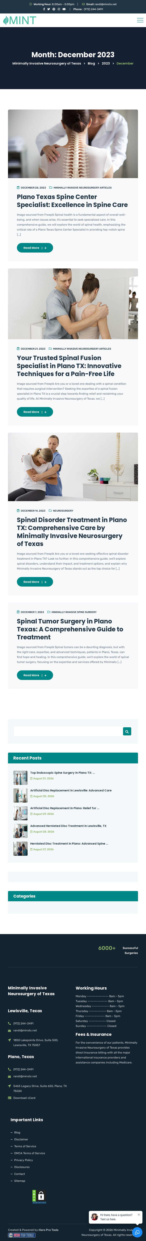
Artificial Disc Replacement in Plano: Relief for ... (64, 808)
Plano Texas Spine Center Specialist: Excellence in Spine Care (72, 201)
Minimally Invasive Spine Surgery (74, 612)
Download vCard (24, 1098)
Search (127, 731)
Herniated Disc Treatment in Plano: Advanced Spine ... (69, 844)
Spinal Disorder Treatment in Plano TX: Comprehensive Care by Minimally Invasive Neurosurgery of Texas (72, 532)
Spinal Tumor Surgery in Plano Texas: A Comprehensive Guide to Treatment (70, 629)
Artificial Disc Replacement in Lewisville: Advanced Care (71, 790)
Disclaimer (21, 1139)
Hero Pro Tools (49, 1230)
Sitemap (19, 1181)
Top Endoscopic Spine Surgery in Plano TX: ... (62, 773)
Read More (31, 248)
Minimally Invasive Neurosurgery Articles (83, 187)
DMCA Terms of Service (29, 1153)
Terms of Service (25, 1146)
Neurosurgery (63, 510)
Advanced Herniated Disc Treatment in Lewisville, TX (68, 826)
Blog (17, 1132)
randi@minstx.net (106, 4)
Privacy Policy (23, 1160)
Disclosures (22, 1167)
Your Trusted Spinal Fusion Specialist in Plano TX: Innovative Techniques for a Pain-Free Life (69, 366)
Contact (19, 1174)
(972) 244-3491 (93, 9)
